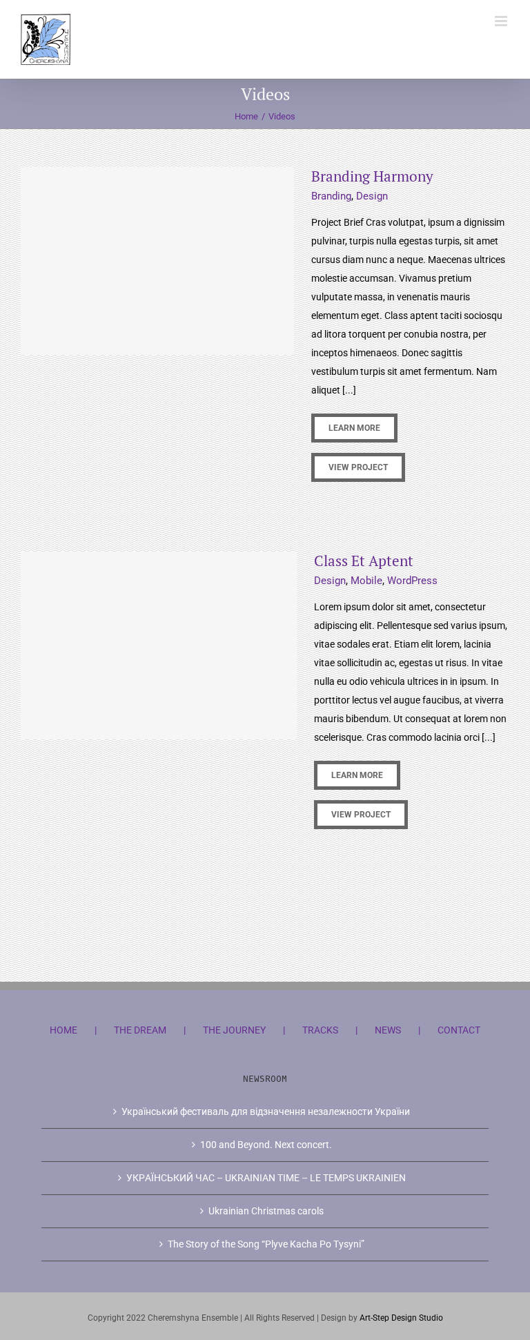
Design (372, 196)
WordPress (412, 580)
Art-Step (375, 1318)
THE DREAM (140, 1030)
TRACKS (320, 1030)
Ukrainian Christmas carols (266, 1210)
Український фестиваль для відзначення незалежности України (265, 1111)
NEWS (388, 1030)
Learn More (354, 428)
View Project (358, 467)
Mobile (366, 580)
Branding (331, 196)
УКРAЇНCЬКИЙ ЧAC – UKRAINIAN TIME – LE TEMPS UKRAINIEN (266, 1177)
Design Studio (417, 1318)
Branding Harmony (372, 176)
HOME (63, 1030)
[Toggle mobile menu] (502, 21)
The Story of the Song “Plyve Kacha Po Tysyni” (266, 1244)
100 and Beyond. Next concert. (266, 1144)
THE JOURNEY (234, 1030)
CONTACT (459, 1030)
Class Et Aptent (363, 560)
